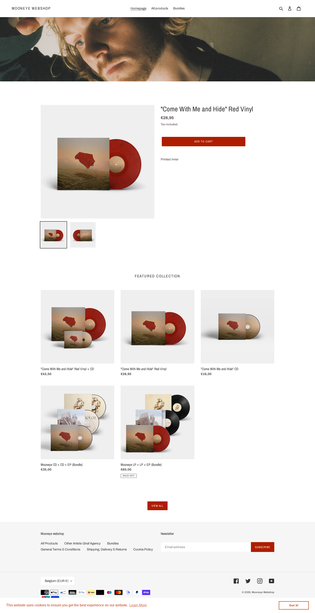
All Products (49, 543)
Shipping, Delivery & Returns (107, 549)
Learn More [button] (138, 605)
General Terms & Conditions (60, 549)
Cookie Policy (143, 549)
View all (158, 506)
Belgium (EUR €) (56, 581)
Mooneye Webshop (31, 8)
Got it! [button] (293, 605)
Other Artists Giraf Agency (82, 543)
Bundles (113, 543)
